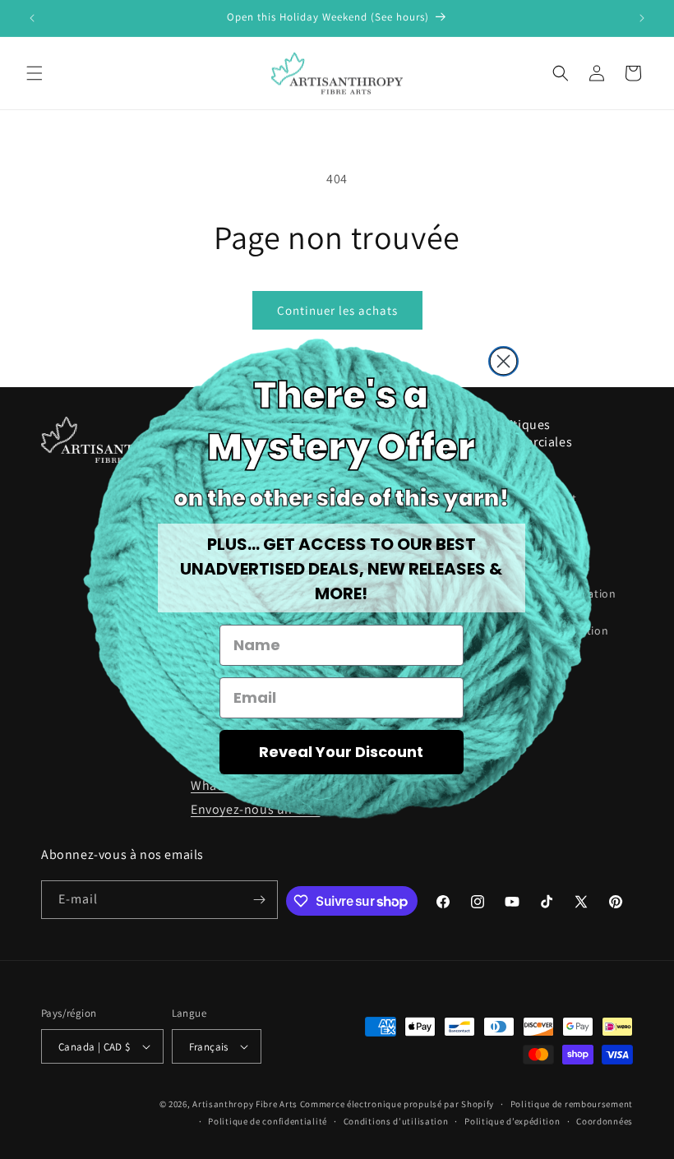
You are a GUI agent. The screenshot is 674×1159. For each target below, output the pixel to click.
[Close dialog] (503, 361)
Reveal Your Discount (341, 751)
